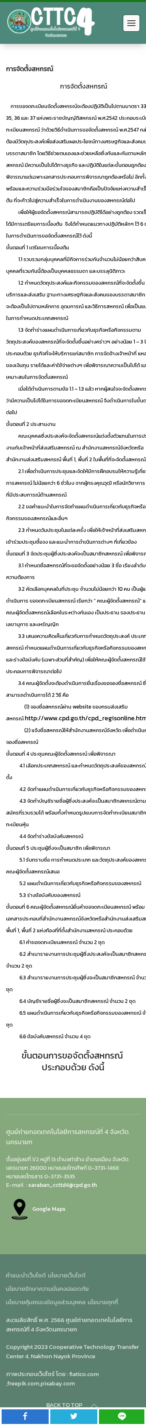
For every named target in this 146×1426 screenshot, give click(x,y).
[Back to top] (94, 1406)
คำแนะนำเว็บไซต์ (26, 1275)
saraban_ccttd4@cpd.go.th (62, 1185)
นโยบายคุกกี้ (103, 1302)
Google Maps (49, 1209)
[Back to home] (51, 23)
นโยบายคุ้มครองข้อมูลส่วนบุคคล (46, 1302)
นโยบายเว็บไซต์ (67, 1275)
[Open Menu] (131, 23)
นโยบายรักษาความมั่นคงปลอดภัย (47, 1288)
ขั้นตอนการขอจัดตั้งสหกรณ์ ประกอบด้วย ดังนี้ (73, 1061)
